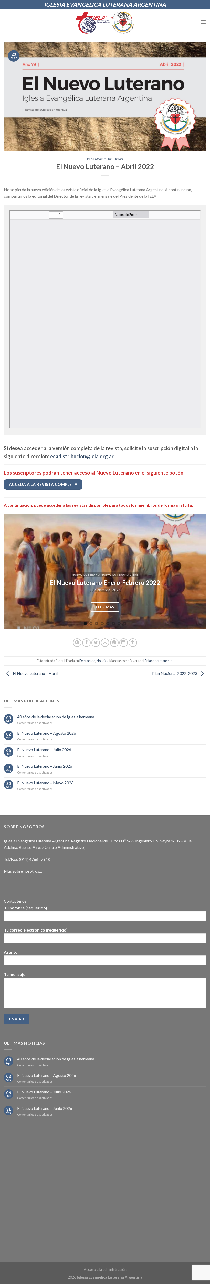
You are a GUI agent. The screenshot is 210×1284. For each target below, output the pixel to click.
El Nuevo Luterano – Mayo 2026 (45, 782)
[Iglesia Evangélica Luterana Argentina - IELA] (105, 22)
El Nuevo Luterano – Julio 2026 (44, 749)
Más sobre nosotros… (23, 871)
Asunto (11, 952)
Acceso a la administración (105, 1269)
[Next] (195, 571)
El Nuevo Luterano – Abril (35, 673)
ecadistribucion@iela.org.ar (82, 456)
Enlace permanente (158, 661)
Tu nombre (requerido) (25, 907)
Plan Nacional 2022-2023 (175, 673)
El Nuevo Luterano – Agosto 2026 (46, 733)
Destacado (97, 159)
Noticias (115, 159)
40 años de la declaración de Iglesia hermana (55, 716)
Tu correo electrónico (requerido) (36, 929)
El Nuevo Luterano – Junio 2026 (44, 766)
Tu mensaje (14, 974)
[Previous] (14, 571)
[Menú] (203, 22)
